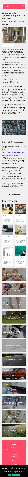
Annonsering (14, 464)
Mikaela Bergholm (19, 21)
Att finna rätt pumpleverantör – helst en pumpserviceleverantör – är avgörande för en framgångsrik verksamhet (13, 155)
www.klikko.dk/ (15, 456)
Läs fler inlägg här (14, 194)
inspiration (5, 24)
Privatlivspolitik (16, 474)
